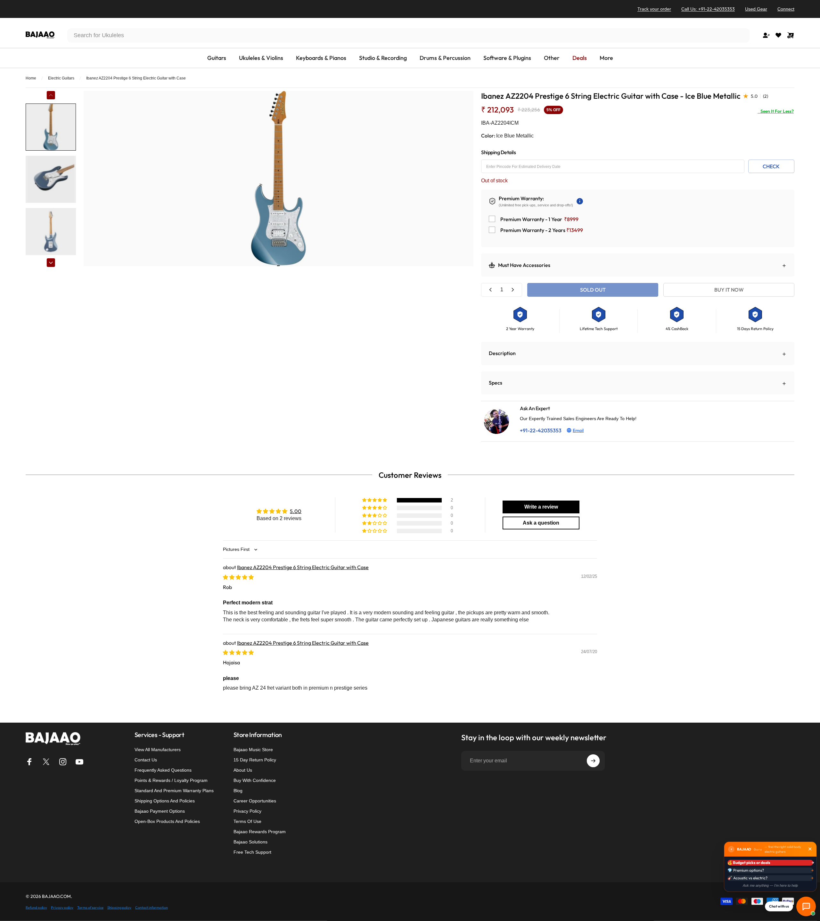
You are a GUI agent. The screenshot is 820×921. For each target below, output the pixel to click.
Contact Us (146, 759)
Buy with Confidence (255, 780)
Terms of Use (247, 821)
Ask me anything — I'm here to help (770, 885)
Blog (238, 790)
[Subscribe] (593, 760)
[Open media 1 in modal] (278, 178)
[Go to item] (51, 127)
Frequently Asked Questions (163, 770)
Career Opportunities (255, 800)
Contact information (151, 907)
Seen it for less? (776, 111)
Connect (785, 9)
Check (771, 166)
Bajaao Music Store (253, 749)
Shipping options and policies (165, 800)
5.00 (295, 511)
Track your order (654, 9)
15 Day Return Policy (255, 759)
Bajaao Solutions (250, 841)
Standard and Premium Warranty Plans (174, 790)
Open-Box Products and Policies (167, 821)
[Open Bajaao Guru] (806, 906)
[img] (238, 577)
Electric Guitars (61, 78)
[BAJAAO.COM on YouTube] (79, 762)
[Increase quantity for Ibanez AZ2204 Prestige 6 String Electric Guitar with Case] (512, 290)
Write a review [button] (541, 507)
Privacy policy (62, 907)
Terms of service (90, 907)
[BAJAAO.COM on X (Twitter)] (46, 762)
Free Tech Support (252, 852)
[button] (375, 500)
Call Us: (708, 9)
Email (578, 430)
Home (31, 78)
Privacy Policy (247, 811)
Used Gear (756, 9)
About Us (243, 770)
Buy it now (729, 289)
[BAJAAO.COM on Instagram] (63, 762)
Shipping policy (119, 907)
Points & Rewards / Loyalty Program (171, 780)
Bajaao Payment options (160, 811)
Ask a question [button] (541, 523)
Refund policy (36, 907)
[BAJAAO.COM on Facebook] (29, 762)
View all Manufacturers (158, 749)
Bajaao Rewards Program (260, 831)
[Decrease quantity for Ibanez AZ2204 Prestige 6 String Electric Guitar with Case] (491, 290)
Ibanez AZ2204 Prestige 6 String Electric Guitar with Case (303, 567)
